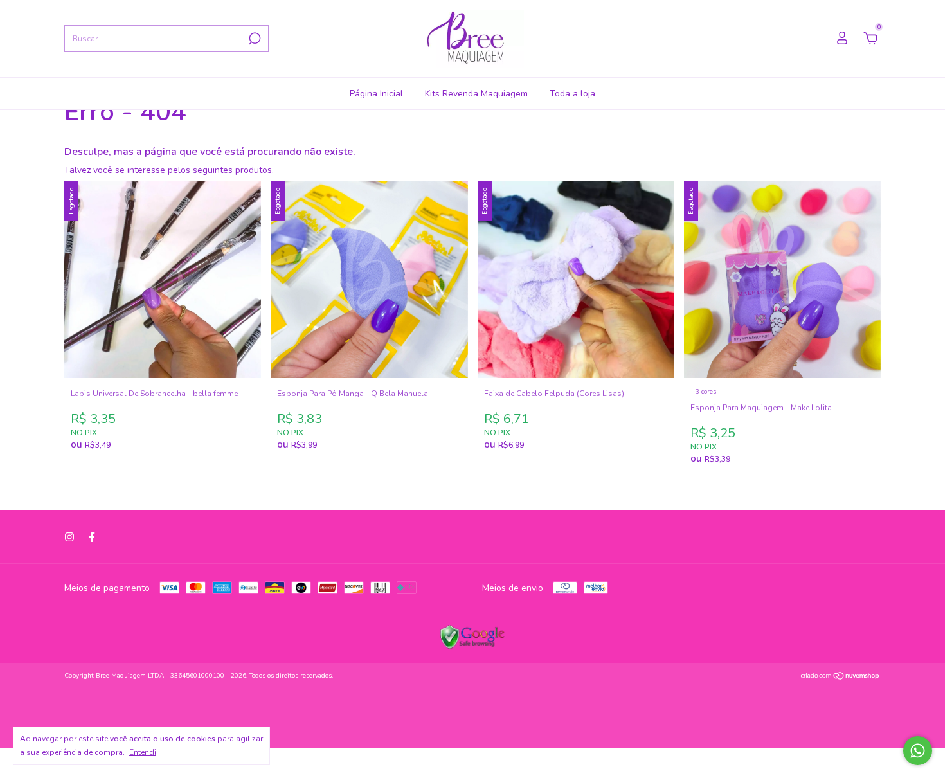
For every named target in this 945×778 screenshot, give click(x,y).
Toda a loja (572, 93)
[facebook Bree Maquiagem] (92, 537)
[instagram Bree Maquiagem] (69, 537)
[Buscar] (254, 38)
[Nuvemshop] (840, 677)
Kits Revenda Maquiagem (476, 93)
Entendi (142, 752)
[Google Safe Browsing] (472, 646)
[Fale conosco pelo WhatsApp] (917, 750)
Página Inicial (376, 93)
